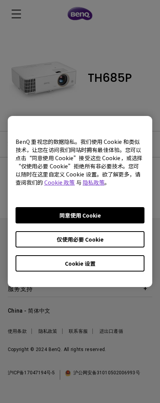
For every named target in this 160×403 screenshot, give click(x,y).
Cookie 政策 (59, 182)
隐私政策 (93, 182)
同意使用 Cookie (80, 215)
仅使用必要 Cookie (80, 239)
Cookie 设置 (80, 263)
